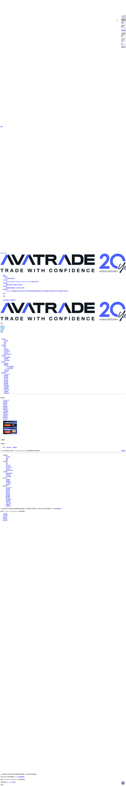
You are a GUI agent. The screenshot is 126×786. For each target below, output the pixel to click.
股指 (14, 278)
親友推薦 (36, 291)
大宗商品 (8, 278)
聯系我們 (18, 291)
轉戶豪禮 (41, 291)
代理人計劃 (55, 291)
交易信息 (5, 283)
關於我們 (5, 289)
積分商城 (27, 291)
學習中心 (5, 286)
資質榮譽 (51, 291)
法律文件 (23, 291)
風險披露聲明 (58, 508)
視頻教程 (12, 287)
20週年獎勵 (45, 291)
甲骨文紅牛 (65, 291)
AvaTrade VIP (9, 291)
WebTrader (12, 281)
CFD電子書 (17, 287)
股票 (11, 278)
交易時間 (14, 284)
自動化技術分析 (35, 281)
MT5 (9, 281)
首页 (4, 447)
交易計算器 (19, 284)
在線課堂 (8, 287)
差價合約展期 (9, 284)
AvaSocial (29, 281)
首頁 (4, 275)
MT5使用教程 (10, 368)
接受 (2, 784)
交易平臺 (5, 280)
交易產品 (5, 276)
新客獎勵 (32, 291)
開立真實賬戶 (6, 300)
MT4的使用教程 (10, 366)
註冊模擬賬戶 (13, 300)
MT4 (7, 281)
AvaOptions (17, 281)
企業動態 (61, 291)
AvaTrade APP (23, 281)
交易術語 (22, 287)
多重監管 (14, 291)
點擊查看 (123, 450)
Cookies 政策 (12, 782)
